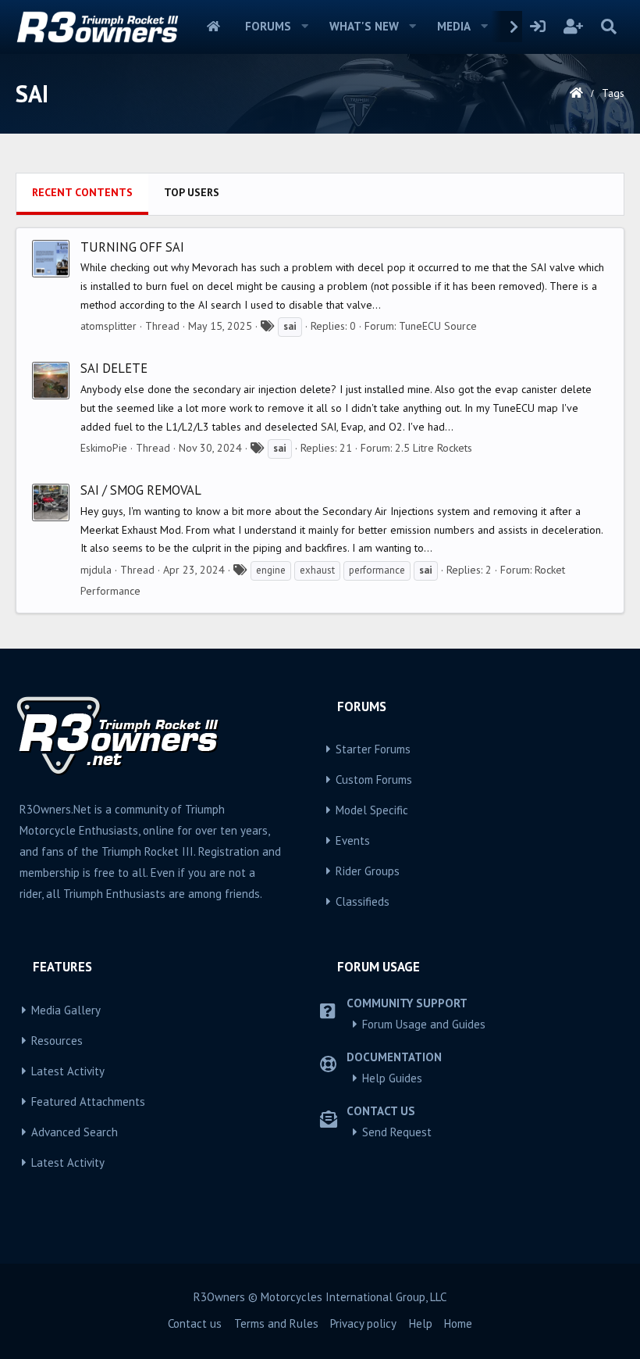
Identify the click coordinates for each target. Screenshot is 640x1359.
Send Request (397, 1132)
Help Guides (392, 1078)
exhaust (317, 570)
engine (271, 570)
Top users (191, 192)
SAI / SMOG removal (140, 490)
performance (377, 570)
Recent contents (82, 192)
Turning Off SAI (132, 247)
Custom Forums (374, 779)
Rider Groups (368, 871)
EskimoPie (103, 448)
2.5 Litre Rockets (433, 448)
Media (454, 26)
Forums (268, 26)
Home (213, 26)
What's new (364, 26)
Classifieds (362, 901)
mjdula (96, 570)
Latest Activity (68, 1071)
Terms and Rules (276, 1323)
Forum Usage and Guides (423, 1024)
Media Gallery (66, 1010)
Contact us (195, 1323)
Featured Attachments (88, 1101)
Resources (57, 1040)
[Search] (608, 26)
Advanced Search (74, 1132)
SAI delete (114, 368)
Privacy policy (363, 1323)
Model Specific (372, 810)
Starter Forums (373, 749)
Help (420, 1323)
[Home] (576, 93)
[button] (305, 26)
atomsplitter (108, 326)
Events (353, 840)
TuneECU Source (438, 326)
